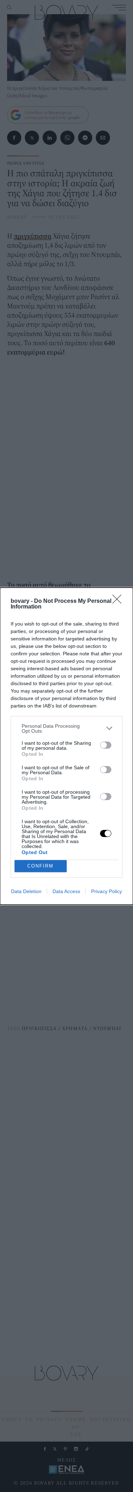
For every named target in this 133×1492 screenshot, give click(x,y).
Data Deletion (26, 891)
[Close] (119, 601)
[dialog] (66, 746)
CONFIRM (40, 866)
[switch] (105, 745)
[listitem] (66, 728)
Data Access (66, 891)
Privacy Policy (106, 891)
